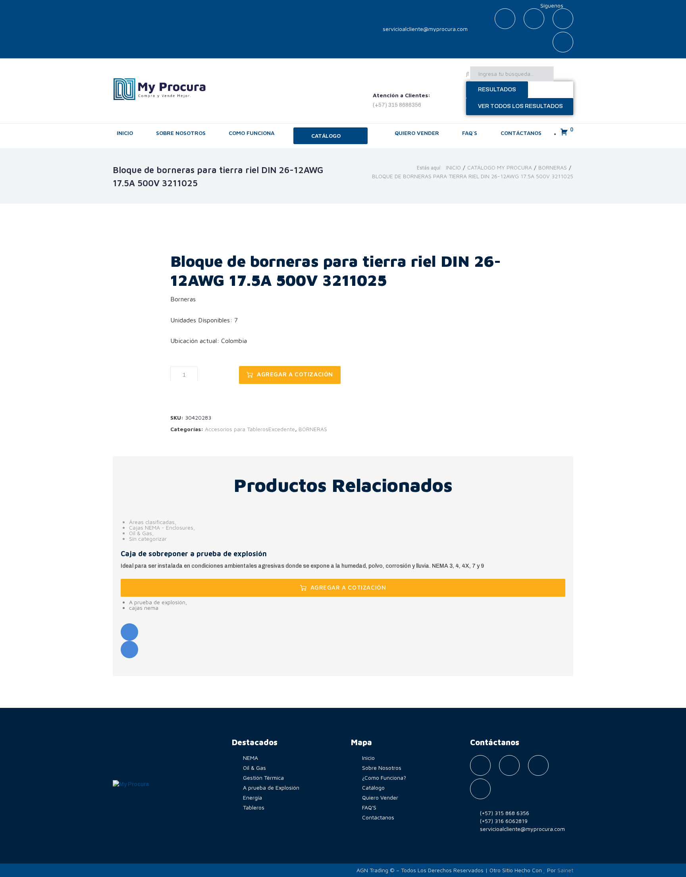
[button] (330, 135)
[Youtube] (563, 18)
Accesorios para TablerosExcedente (250, 429)
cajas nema (143, 607)
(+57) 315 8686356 (397, 105)
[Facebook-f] (505, 18)
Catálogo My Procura (499, 167)
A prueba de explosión (157, 602)
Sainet (565, 870)
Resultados (497, 90)
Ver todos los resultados (520, 106)
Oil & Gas (140, 533)
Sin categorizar (148, 538)
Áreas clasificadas (152, 521)
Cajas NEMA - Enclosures (161, 527)
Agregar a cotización (295, 374)
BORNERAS (552, 167)
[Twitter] (534, 18)
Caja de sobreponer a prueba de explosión (194, 553)
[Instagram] (563, 42)
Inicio (453, 167)
